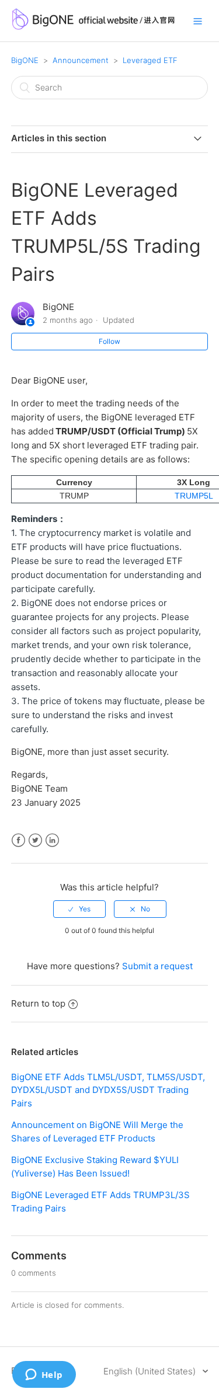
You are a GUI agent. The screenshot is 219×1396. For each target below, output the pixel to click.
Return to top (38, 1003)
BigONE (25, 60)
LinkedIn (52, 840)
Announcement (81, 60)
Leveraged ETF (150, 60)
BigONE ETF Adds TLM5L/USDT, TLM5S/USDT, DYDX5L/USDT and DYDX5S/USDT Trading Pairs (108, 1090)
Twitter (35, 840)
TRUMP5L (194, 495)
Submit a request (157, 966)
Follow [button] (109, 341)
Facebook (18, 840)
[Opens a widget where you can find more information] (44, 1375)
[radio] (79, 909)
